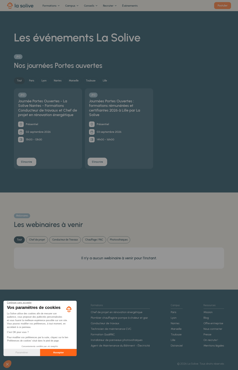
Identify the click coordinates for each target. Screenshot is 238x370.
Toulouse (176, 334)
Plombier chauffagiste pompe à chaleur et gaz (119, 317)
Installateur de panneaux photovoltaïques (117, 340)
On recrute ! (211, 340)
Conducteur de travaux (105, 323)
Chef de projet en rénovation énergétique (116, 312)
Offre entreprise (213, 323)
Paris (173, 312)
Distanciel (177, 345)
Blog (206, 317)
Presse (207, 334)
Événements (130, 5)
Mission (208, 312)
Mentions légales (214, 345)
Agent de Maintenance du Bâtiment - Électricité (120, 345)
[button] (51, 5)
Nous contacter (213, 328)
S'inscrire (26, 161)
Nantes (175, 323)
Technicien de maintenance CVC (111, 328)
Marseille (176, 328)
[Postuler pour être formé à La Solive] (222, 5)
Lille (173, 340)
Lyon (173, 317)
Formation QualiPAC (103, 334)
